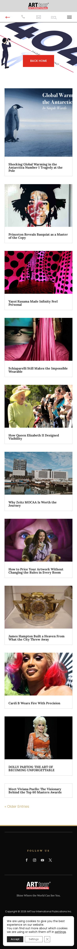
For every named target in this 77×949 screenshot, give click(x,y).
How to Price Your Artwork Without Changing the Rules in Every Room (35, 570)
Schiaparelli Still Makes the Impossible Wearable (38, 369)
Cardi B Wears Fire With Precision (34, 703)
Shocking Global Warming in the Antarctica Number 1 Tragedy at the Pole (35, 167)
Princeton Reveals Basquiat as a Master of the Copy (38, 236)
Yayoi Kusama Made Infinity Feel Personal (33, 303)
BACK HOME (38, 61)
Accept (15, 939)
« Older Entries (17, 806)
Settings (34, 939)
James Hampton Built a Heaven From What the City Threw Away (36, 637)
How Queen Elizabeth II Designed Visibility (33, 436)
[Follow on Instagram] (34, 860)
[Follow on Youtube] (42, 860)
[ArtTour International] (38, 5)
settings (60, 932)
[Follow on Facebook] (26, 860)
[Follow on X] (50, 860)
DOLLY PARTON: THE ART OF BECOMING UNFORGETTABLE (31, 768)
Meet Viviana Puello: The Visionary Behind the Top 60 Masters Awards (35, 790)
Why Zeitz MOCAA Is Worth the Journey (32, 503)
